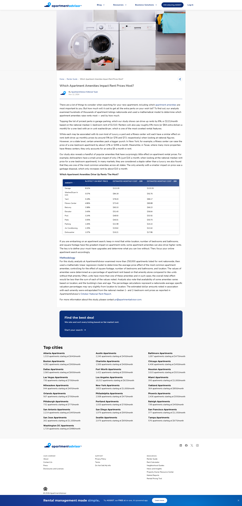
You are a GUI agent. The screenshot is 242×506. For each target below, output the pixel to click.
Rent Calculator (153, 462)
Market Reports (153, 475)
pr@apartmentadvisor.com (127, 299)
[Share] (179, 79)
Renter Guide (72, 79)
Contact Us (47, 462)
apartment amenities (165, 104)
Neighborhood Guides (155, 465)
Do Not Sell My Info (103, 465)
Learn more (159, 500)
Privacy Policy (100, 459)
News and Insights (154, 469)
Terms (97, 462)
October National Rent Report (96, 293)
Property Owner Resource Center (160, 472)
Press (45, 465)
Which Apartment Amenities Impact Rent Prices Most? (101, 79)
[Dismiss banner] (238, 500)
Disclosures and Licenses (53, 469)
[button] (121, 324)
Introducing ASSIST (172, 5)
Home (62, 79)
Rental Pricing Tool (154, 478)
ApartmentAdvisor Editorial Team (84, 92)
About (45, 459)
